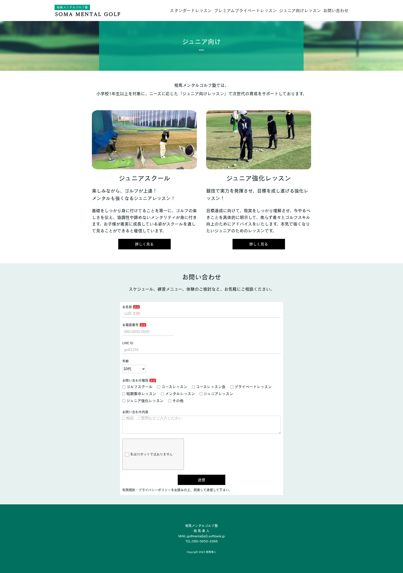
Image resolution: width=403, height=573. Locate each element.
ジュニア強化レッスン (144, 401)
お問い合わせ (335, 10)
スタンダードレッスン (191, 10)
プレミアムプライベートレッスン (245, 10)
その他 (178, 401)
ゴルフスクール (139, 387)
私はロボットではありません (151, 454)
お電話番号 (130, 324)
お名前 (127, 306)
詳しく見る (144, 244)
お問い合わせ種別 (135, 380)
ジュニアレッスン (218, 394)
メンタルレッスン (180, 394)
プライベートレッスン (253, 387)
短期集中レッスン (141, 394)
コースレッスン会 (211, 387)
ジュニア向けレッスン (300, 10)
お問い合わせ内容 (135, 412)
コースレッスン (174, 387)
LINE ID (127, 343)
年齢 (125, 361)
